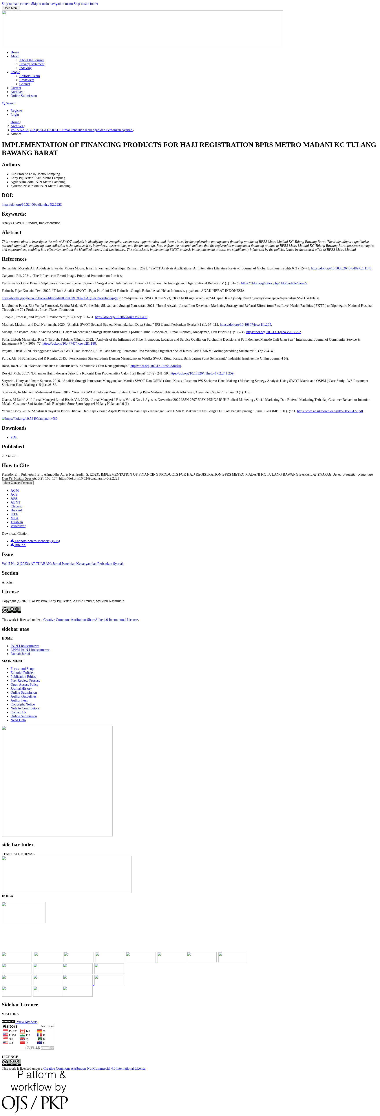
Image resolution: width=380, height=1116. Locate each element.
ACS (14, 494)
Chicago (16, 506)
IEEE (14, 514)
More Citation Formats (18, 482)
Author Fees (19, 700)
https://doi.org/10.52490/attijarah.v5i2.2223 (32, 204)
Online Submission (24, 96)
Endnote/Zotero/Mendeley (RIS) (37, 541)
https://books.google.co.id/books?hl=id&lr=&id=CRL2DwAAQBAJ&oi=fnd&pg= (60, 298)
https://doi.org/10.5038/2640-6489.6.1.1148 (341, 268)
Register (16, 111)
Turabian (17, 522)
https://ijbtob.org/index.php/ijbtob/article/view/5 (274, 283)
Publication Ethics (23, 676)
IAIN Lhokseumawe (25, 646)
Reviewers (26, 80)
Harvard (16, 510)
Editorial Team (29, 76)
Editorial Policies (22, 672)
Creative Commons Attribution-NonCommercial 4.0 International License (94, 1068)
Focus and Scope (23, 669)
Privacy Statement (31, 64)
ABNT (15, 502)
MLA (14, 518)
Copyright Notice (23, 704)
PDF (14, 437)
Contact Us (18, 712)
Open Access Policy (24, 684)
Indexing (25, 68)
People (15, 72)
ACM (15, 490)
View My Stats (26, 1022)
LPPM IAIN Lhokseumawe (30, 650)
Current (16, 88)
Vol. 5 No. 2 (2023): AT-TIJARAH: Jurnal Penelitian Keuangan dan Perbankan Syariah (72, 130)
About (15, 56)
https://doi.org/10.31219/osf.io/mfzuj (155, 366)
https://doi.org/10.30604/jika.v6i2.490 (121, 317)
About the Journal (31, 60)
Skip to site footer (86, 3)
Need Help (18, 720)
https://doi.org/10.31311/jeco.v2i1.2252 (273, 332)
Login (15, 114)
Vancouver (18, 526)
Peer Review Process (25, 680)
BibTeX (20, 545)
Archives (17, 92)
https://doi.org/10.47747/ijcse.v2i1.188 (69, 343)
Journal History (21, 688)
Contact (24, 84)
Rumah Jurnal (20, 654)
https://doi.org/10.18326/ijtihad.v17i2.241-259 (202, 373)
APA (14, 498)
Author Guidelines (23, 696)
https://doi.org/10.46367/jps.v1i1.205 (245, 324)
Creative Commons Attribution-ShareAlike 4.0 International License (90, 620)
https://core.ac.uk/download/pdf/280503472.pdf (330, 411)
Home (15, 52)
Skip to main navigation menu (52, 3)
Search (10, 103)
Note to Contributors (25, 708)
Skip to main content (16, 3)
